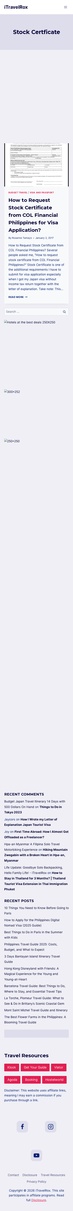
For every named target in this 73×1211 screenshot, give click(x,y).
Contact (13, 1175)
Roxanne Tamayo (22, 237)
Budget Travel (18, 192)
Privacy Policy (36, 1181)
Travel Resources (53, 1175)
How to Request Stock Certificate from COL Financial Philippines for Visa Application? (33, 215)
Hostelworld (54, 1079)
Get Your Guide (35, 1067)
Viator (58, 1067)
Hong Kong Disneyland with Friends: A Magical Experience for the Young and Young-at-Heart (31, 974)
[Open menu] (65, 7)
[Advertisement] (36, 101)
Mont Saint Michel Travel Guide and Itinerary (36, 1010)
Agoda (12, 1079)
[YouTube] (36, 1155)
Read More (18, 297)
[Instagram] (50, 1126)
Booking (31, 1079)
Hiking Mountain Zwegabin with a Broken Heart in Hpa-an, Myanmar (36, 855)
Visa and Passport (42, 192)
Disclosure (30, 1175)
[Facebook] (22, 1126)
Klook (11, 1067)
